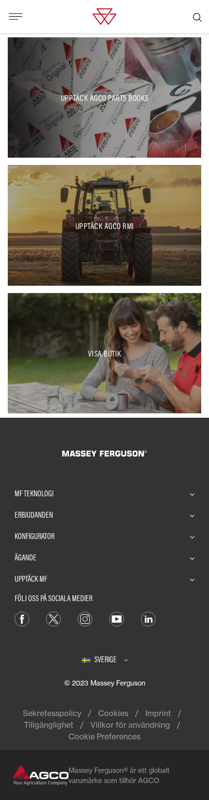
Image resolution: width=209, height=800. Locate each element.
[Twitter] (53, 618)
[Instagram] (85, 618)
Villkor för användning (130, 725)
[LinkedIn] (148, 618)
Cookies (113, 713)
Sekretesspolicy (52, 713)
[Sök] (197, 16)
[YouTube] (116, 618)
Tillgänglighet (48, 725)
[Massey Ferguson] (104, 15)
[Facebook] (22, 618)
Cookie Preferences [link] (104, 736)
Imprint (158, 713)
